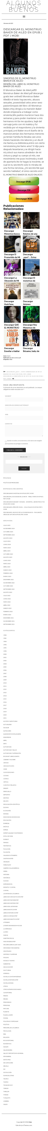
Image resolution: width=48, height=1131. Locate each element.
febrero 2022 (8, 611)
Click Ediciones (8, 772)
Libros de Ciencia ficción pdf (13, 897)
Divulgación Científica (11, 804)
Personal (6, 1005)
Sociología (7, 1072)
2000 (4, 654)
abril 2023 (6, 567)
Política (6, 1024)
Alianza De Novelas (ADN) (12, 734)
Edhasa (5, 814)
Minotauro (7, 951)
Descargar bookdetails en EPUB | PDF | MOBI (18, 493)
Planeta (6, 1012)
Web (6, 414)
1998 (4, 651)
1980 (4, 635)
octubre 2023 (8, 554)
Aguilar (6, 727)
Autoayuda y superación (12, 753)
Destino (6, 798)
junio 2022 (7, 599)
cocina (5, 775)
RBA (4, 1034)
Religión (6, 1037)
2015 (4, 699)
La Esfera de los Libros (11, 893)
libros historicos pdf (10, 913)
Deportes (6, 794)
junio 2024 (7, 544)
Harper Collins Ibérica (11, 868)
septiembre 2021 (9, 624)
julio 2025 (6, 525)
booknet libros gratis (11, 756)
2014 (4, 696)
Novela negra (8, 983)
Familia (5, 842)
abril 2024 (6, 551)
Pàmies (5, 999)
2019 (4, 711)
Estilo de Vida (8, 836)
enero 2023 (7, 576)
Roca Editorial (8, 1040)
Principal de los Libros (11, 1028)
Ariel (5, 740)
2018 (4, 708)
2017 (4, 705)
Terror (5, 1088)
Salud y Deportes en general (13, 1053)
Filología (6, 849)
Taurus (5, 1079)
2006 (4, 670)
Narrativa (6, 964)
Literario (6, 922)
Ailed (10, 359)
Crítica (5, 782)
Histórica (6, 878)
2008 (4, 676)
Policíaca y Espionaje (10, 1021)
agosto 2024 (7, 538)
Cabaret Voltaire (9, 759)
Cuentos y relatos (9, 785)
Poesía (5, 1018)
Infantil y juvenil (9, 887)
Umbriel (6, 1101)
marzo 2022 (7, 608)
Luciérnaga (7, 929)
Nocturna (7, 970)
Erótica (6, 826)
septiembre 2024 (9, 535)
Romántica (7, 1043)
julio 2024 (6, 541)
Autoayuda (7, 747)
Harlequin (7, 865)
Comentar (8, 424)
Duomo (6, 807)
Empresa (6, 823)
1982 (4, 638)
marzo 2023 (7, 570)
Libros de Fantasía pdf (11, 900)
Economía (7, 810)
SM (4, 1069)
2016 (4, 702)
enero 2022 (7, 614)
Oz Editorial (7, 992)
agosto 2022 (7, 592)
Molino (6, 957)
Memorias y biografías (11, 948)
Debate (5, 788)
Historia (6, 874)
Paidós (5, 996)
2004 (4, 664)
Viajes (5, 1104)
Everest (6, 839)
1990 (4, 645)
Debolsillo (7, 791)
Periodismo (7, 1002)
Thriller (6, 1091)
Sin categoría (8, 1063)
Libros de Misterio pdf (11, 903)
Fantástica (7, 846)
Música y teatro (9, 960)
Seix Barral (7, 1056)
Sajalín (5, 1047)
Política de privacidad (11, 482)
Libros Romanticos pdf (11, 919)
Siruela (5, 1066)
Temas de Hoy (8, 1085)
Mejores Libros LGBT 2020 (12, 944)
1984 (4, 641)
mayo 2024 (7, 548)
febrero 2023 (8, 573)
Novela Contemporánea (12, 976)
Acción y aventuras (10, 721)
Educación (7, 820)
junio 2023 (7, 560)
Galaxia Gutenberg (10, 855)
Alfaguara (7, 731)
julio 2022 (6, 595)
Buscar (24, 468)
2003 (4, 660)
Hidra (5, 871)
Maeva (5, 935)
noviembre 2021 (9, 621)
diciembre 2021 (8, 618)
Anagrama (7, 737)
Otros (5, 986)
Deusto (5, 801)
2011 (4, 686)
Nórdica (6, 973)
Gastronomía (8, 858)
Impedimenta (7, 884)
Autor (9, 356)
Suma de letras (8, 1075)
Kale (30, 1122)
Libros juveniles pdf (10, 916)
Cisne (5, 769)
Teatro (5, 1082)
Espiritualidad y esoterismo (13, 833)
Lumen (5, 932)
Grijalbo (6, 862)
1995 (4, 648)
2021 (4, 718)
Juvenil (6, 890)
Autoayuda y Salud (10, 750)
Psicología (7, 1031)
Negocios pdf (8, 967)
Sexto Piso (7, 1059)
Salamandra (7, 1050)
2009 (4, 680)
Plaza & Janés (8, 1015)
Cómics (5, 779)
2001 (4, 657)
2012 (4, 689)
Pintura (6, 1008)
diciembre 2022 (8, 579)
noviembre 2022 (9, 583)
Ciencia (5, 763)
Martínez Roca (8, 938)
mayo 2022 (7, 602)
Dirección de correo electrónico (17, 405)
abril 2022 (6, 605)
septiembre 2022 (9, 589)
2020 (4, 715)
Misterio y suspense (10, 954)
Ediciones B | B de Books (11, 817)
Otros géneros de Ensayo (12, 989)
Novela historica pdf (10, 980)
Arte (5, 743)
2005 (4, 667)
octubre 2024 (8, 532)
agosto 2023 (7, 557)
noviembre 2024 (9, 528)
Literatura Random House (12, 925)
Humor (5, 881)
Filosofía (6, 852)
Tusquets (6, 1098)
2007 (4, 673)
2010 (4, 683)
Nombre (8, 396)
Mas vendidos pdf (9, 941)
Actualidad (7, 724)
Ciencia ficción (8, 766)
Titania (5, 1095)
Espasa (5, 830)
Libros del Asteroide (10, 906)
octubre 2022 (8, 586)
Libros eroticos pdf (16, 357)
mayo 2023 (7, 563)
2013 (4, 692)
